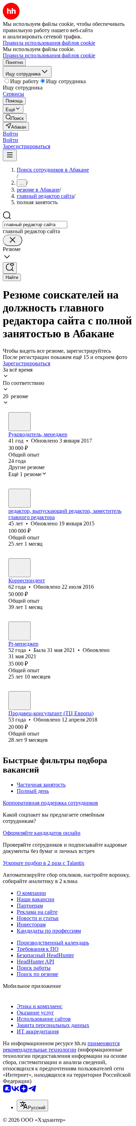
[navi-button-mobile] (10, 155)
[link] (15, 117)
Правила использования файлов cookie (49, 55)
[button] (10, 134)
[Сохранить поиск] (10, 268)
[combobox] (35, 224)
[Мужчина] (19, 421)
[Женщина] (19, 567)
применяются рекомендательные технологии (61, 1046)
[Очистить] (12, 240)
